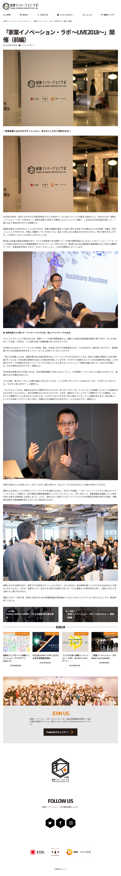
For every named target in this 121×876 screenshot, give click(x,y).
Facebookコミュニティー (57, 732)
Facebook (60, 823)
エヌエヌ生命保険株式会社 (71, 847)
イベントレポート (28, 45)
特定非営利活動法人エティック (36, 847)
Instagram (71, 823)
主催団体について (60, 869)
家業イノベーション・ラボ (17, 3)
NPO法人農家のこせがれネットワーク (55, 848)
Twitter (50, 823)
